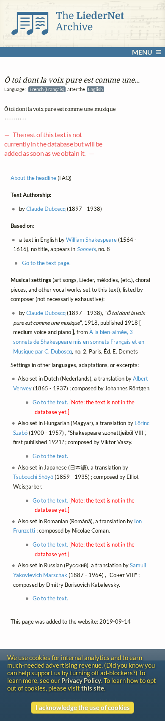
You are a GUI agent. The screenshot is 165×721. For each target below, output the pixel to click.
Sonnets (86, 249)
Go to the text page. (46, 263)
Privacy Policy (81, 680)
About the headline (33, 178)
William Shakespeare (91, 239)
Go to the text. (50, 402)
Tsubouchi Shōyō (33, 477)
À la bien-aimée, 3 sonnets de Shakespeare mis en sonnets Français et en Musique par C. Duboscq (78, 341)
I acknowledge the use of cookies (83, 707)
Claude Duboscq (46, 209)
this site (92, 688)
